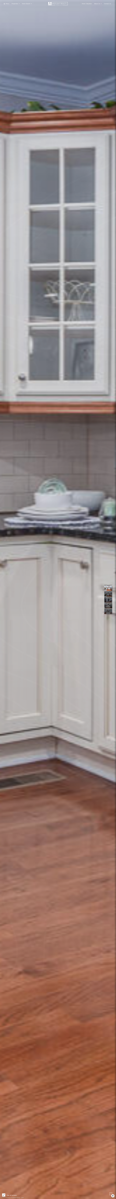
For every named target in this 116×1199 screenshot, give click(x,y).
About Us (97, 3)
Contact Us (107, 3)
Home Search (26, 3)
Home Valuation (87, 3)
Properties (15, 3)
